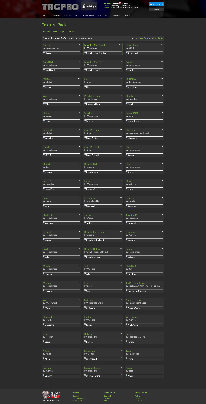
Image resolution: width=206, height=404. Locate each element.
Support (76, 396)
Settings (156, 9)
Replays (116, 16)
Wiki (106, 400)
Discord (107, 398)
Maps (77, 16)
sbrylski (106, 7)
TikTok (137, 398)
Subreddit (107, 396)
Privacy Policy (78, 400)
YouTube (138, 400)
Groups (56, 16)
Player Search (88, 16)
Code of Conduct (79, 398)
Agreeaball (107, 3)
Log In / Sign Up (156, 4)
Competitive (103, 16)
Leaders (67, 16)
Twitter (138, 396)
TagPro (46, 16)
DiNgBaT (107, 5)
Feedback (128, 16)
